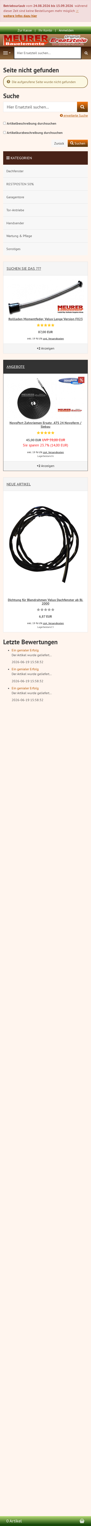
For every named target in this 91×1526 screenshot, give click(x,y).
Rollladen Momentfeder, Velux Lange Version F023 (45, 319)
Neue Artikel (19, 484)
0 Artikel (14, 1520)
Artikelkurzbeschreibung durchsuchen (35, 132)
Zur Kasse (25, 30)
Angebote (16, 366)
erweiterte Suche (75, 115)
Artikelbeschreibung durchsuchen (31, 123)
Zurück (59, 143)
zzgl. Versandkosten (53, 338)
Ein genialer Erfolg (25, 650)
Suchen (79, 143)
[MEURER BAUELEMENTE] (45, 40)
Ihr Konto (45, 30)
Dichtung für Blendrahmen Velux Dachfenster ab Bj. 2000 (45, 602)
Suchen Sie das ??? (24, 268)
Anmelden (66, 30)
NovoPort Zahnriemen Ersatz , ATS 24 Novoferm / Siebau (45, 425)
